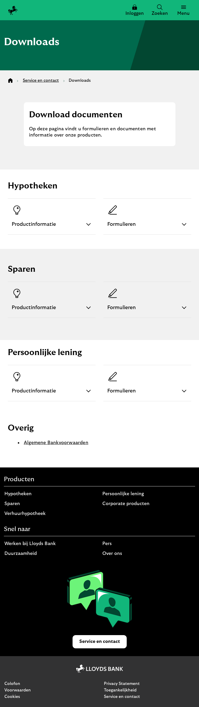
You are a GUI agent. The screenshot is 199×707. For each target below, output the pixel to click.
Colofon (12, 684)
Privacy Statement (122, 684)
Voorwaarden (17, 690)
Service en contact (122, 697)
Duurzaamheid (20, 553)
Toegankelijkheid (120, 690)
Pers (107, 543)
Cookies (12, 697)
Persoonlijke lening (123, 494)
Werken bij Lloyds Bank (30, 543)
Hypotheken (18, 494)
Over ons (112, 553)
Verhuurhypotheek (25, 513)
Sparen (12, 503)
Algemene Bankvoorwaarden (56, 442)
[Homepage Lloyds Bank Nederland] (13, 10)
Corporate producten (126, 503)
